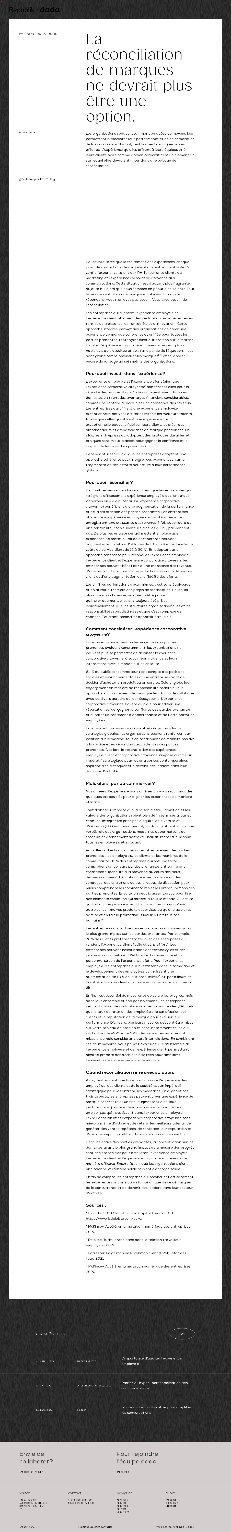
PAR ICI (89, 1503)
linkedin (171, 1506)
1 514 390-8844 (78, 1499)
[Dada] (34, 10)
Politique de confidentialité (95, 1527)
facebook (171, 1499)
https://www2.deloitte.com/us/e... (114, 1218)
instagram (172, 1503)
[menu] (218, 10)
